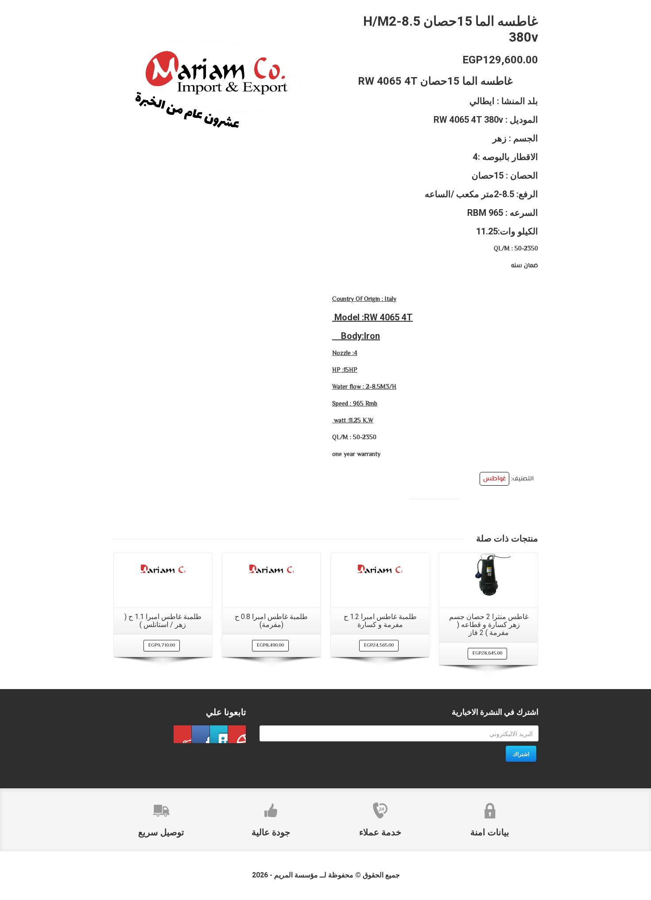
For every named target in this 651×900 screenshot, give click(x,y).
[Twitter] (219, 734)
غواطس (494, 479)
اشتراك (521, 754)
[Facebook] (237, 734)
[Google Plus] (200, 734)
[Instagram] (182, 734)
